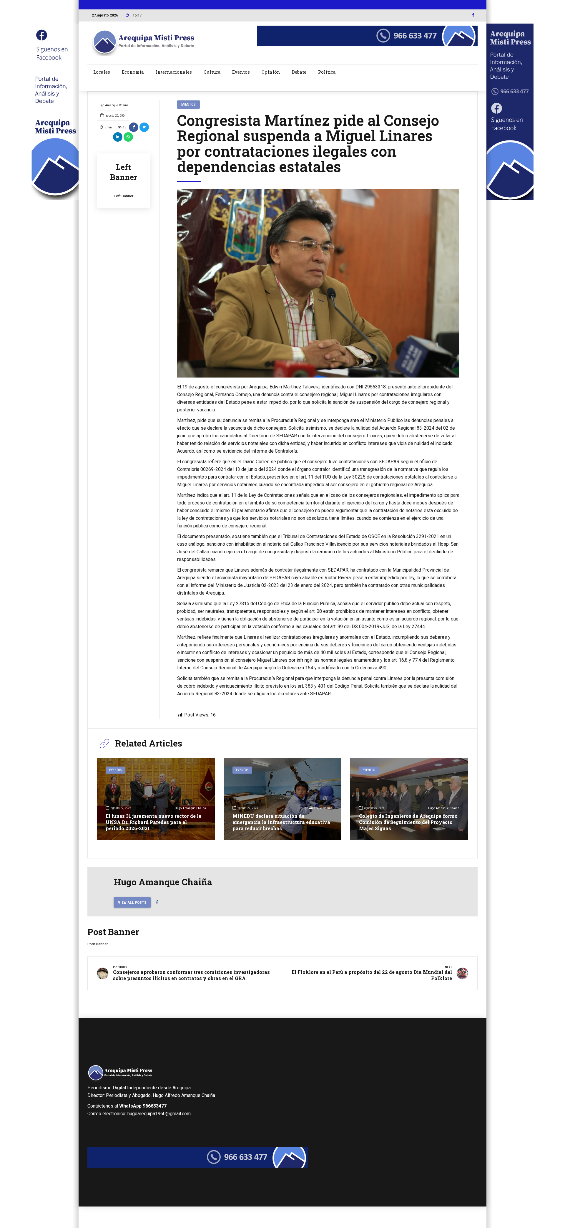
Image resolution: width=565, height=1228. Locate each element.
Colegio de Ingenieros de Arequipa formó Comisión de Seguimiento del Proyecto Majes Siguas (408, 822)
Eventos (241, 72)
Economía (133, 72)
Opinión (271, 72)
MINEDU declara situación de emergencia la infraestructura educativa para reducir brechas (281, 822)
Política (327, 72)
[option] (318, 283)
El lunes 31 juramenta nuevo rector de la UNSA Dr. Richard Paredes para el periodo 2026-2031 (154, 822)
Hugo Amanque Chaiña (113, 105)
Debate (299, 72)
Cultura (212, 72)
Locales (101, 72)
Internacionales (174, 72)
